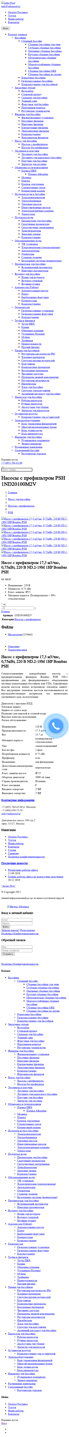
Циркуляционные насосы (36, 207)
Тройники (27, 340)
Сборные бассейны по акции (44, 74)
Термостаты (28, 214)
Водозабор (27, 90)
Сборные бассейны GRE (42, 71)
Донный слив (29, 100)
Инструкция (15, 634)
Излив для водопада (32, 277)
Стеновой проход (31, 94)
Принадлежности (31, 343)
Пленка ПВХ (29, 170)
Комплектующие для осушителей (40, 417)
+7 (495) (11, 462)
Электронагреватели (33, 197)
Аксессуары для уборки (35, 407)
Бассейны (20, 37)
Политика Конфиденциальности (20, 933)
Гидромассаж (22, 307)
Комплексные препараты (35, 367)
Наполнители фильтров (34, 137)
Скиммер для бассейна (34, 97)
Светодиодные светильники (37, 227)
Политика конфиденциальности (26, 856)
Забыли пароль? (10, 930)
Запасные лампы (31, 234)
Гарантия (13, 853)
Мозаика (26, 177)
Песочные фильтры (32, 120)
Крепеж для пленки (32, 184)
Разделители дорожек (33, 453)
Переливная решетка (33, 107)
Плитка (25, 180)
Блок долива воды (31, 430)
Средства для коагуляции (35, 390)
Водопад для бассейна (27, 273)
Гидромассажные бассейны (37, 81)
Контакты (13, 22)
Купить (5, 611)
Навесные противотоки (34, 270)
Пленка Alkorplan (38, 174)
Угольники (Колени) (33, 333)
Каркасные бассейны (33, 77)
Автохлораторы (30, 250)
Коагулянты (28, 363)
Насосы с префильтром (34, 144)
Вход (4, 1423)
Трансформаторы (31, 230)
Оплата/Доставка (18, 12)
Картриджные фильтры (34, 127)
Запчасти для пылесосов (35, 410)
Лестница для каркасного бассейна (41, 157)
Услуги (12, 15)
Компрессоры (29, 300)
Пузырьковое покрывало (35, 440)
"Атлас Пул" (8, 886)
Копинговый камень (33, 190)
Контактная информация (17, 800)
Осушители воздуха (26, 413)
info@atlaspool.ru (10, 6)
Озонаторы (27, 254)
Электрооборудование (27, 420)
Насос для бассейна (26, 140)
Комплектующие (31, 134)
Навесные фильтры (32, 124)
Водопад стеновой (32, 280)
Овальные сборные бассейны (45, 51)
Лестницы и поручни (27, 150)
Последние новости (14, 863)
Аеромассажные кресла (34, 290)
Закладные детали (25, 87)
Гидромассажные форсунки (37, 313)
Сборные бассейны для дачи (44, 44)
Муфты (25, 337)
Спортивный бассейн (27, 450)
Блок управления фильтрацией (39, 423)
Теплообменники (31, 200)
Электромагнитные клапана (37, 210)
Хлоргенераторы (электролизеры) (40, 247)
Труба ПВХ (28, 323)
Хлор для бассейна (32, 387)
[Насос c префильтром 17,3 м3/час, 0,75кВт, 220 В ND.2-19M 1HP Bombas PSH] (34, 522)
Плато (24, 293)
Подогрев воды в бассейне (30, 194)
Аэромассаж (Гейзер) (27, 287)
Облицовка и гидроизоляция (31, 167)
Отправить (8, 954)
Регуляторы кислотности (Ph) (38, 353)
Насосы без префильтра (34, 147)
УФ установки (29, 244)
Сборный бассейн (31, 41)
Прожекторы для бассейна (36, 220)
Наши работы (16, 18)
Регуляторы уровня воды (35, 110)
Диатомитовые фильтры (35, 130)
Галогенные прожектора (35, 224)
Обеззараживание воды (28, 240)
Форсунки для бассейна (35, 104)
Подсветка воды (24, 217)
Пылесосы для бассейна (28, 397)
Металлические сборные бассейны (46, 997)
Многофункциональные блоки (39, 427)
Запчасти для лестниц (33, 164)
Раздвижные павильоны (28, 447)
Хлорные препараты (33, 357)
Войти (6, 927)
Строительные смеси (33, 187)
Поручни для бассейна (34, 160)
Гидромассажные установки (37, 310)
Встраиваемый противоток (36, 267)
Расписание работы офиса (23, 870)
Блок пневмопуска (32, 433)
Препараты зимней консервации (40, 377)
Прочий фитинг (30, 347)
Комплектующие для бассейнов (39, 84)
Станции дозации (31, 257)
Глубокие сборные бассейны (44, 47)
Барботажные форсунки (35, 297)
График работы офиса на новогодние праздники (35, 876)
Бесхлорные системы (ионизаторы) (41, 260)
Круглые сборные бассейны (44, 54)
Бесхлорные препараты (34, 370)
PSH (10, 512)
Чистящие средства (32, 373)
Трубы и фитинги (25, 320)
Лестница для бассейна (34, 154)
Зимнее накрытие (31, 443)
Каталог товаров (17, 34)
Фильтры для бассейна (28, 114)
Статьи (12, 850)
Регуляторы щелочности (35, 380)
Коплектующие (30, 317)
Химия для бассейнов (27, 350)
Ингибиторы (28, 383)
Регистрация (27, 930)
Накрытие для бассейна (28, 437)
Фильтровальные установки (37, 117)
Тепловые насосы (31, 204)
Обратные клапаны (32, 330)
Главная (12, 492)
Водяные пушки (30, 283)
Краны (25, 327)
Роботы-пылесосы (31, 400)
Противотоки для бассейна (30, 264)
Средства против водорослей (38, 360)
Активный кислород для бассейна (40, 393)
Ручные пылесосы (31, 403)
